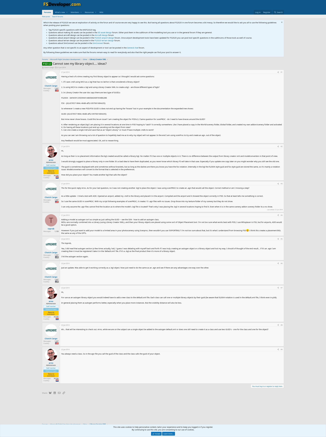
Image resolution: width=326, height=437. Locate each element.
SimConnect (98, 43)
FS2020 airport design (104, 37)
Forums (47, 12)
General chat (132, 47)
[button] (67, 12)
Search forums (57, 16)
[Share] (278, 72)
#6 (282, 263)
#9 (282, 349)
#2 (282, 146)
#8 (282, 325)
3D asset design (105, 32)
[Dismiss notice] (281, 22)
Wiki (101, 12)
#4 (282, 215)
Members (75, 12)
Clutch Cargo (49, 67)
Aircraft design (101, 35)
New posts (46, 16)
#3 (282, 184)
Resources (89, 12)
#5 (282, 239)
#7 (282, 288)
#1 (282, 72)
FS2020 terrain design (104, 40)
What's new (60, 12)
